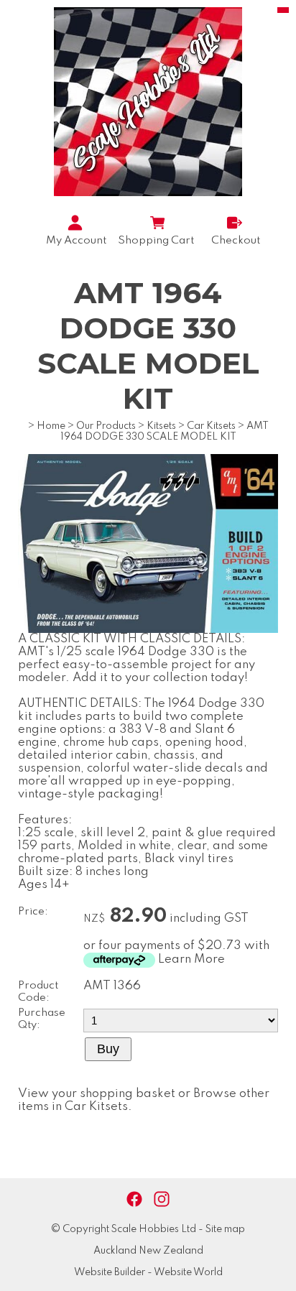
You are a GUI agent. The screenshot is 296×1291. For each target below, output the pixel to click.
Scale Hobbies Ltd (153, 1229)
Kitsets (161, 426)
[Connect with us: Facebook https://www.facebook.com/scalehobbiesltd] (134, 1199)
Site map (225, 1229)
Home (51, 426)
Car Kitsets (211, 426)
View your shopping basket (96, 1094)
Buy (108, 1049)
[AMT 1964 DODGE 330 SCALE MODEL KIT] (148, 630)
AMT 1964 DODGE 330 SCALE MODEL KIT (164, 431)
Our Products (106, 426)
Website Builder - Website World (148, 1272)
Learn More (191, 959)
